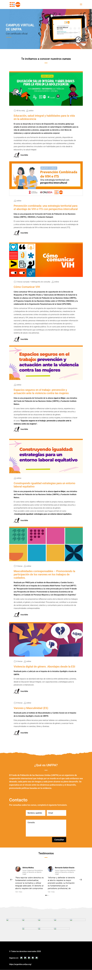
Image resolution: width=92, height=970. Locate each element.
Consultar (59, 839)
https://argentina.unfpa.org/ (20, 964)
